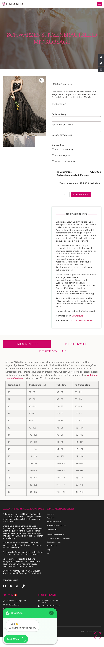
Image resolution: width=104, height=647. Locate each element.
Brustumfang (59, 104)
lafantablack (78, 316)
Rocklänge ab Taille (62, 125)
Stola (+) (63, 155)
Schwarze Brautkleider (81, 320)
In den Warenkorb (81, 194)
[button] (99, 4)
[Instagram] (17, 586)
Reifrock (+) (64, 161)
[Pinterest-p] (11, 586)
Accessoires (58, 145)
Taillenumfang (60, 114)
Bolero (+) (63, 149)
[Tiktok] (23, 586)
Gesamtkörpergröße (62, 135)
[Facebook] (4, 586)
